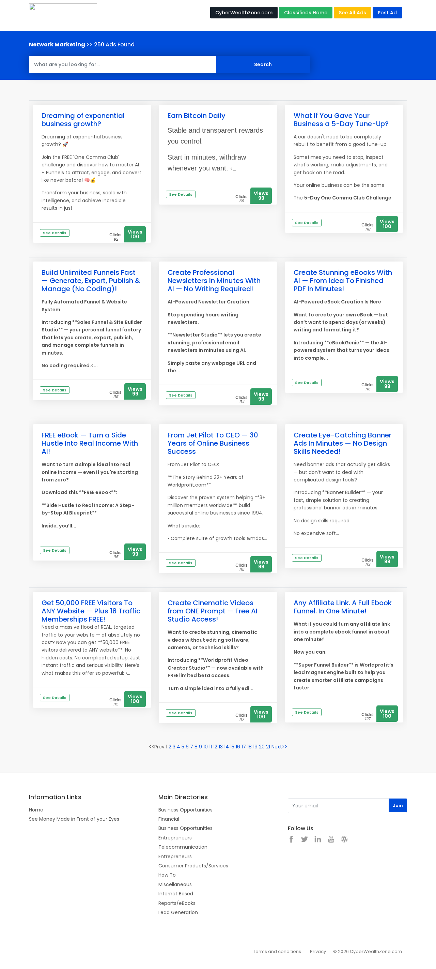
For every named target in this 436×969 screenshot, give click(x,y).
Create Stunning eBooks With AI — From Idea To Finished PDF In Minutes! (343, 281)
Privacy (318, 951)
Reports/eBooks (177, 903)
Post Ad (387, 12)
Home (36, 809)
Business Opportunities (185, 809)
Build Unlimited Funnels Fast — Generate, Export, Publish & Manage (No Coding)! (91, 281)
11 (210, 746)
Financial (168, 819)
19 (255, 746)
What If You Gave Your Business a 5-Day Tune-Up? (341, 120)
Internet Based (175, 893)
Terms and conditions (277, 951)
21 (268, 746)
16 (238, 746)
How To (167, 874)
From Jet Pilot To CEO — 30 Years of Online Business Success (213, 443)
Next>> (279, 746)
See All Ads (352, 12)
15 (232, 746)
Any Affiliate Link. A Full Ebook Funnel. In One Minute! (343, 607)
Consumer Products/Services (193, 865)
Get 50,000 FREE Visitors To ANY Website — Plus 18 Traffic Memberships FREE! (91, 611)
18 (249, 746)
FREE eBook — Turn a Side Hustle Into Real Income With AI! (90, 443)
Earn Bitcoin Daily (196, 115)
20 (262, 746)
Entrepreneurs (175, 837)
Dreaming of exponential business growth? (83, 120)
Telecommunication (182, 847)
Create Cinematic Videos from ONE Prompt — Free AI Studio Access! (213, 611)
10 (205, 746)
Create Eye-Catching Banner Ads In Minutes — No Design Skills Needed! (342, 443)
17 (244, 746)
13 (221, 746)
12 (215, 746)
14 (226, 746)
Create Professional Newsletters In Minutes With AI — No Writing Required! (214, 281)
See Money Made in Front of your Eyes (74, 819)
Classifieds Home (305, 12)
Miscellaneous (175, 884)
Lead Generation (178, 912)
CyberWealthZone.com (243, 12)
